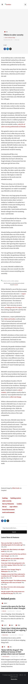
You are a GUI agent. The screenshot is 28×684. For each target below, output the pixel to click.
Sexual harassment (8, 509)
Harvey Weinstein (8, 504)
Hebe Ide (4, 611)
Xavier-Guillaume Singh (10, 37)
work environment (8, 512)
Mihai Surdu (15, 488)
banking (5, 498)
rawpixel (16, 284)
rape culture (14, 506)
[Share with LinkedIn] (7, 49)
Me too (4, 506)
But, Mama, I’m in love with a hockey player (12, 587)
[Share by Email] (10, 49)
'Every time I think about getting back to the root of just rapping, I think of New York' (14, 630)
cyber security (6, 501)
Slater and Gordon (9, 319)
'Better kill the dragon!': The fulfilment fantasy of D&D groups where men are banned (13, 652)
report (24, 294)
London (19, 504)
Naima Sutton (5, 634)
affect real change (15, 397)
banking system (15, 498)
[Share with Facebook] (5, 49)
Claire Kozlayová (5, 656)
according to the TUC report (13, 307)
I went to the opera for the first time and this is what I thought (13, 607)
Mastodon (14, 679)
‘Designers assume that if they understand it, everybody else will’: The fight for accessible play (13, 576)
